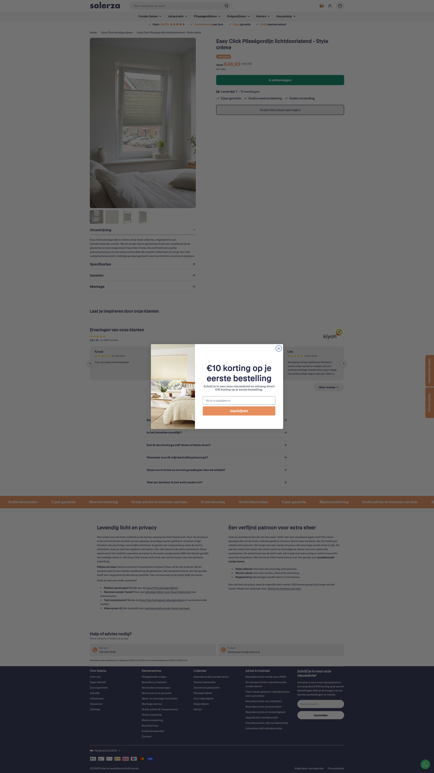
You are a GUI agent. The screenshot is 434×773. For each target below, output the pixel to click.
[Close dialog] (279, 348)
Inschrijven (239, 411)
